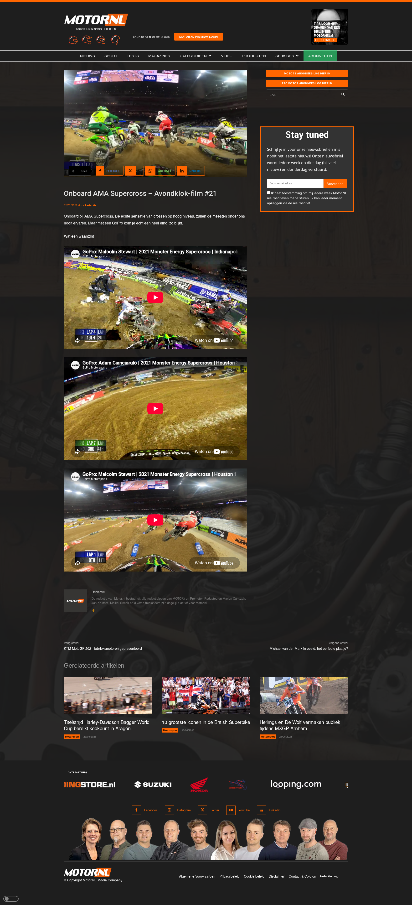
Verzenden (335, 184)
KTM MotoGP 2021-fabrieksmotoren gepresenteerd (103, 648)
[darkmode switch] (11, 899)
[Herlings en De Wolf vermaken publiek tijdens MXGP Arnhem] (304, 695)
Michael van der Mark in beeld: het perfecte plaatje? (309, 648)
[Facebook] (93, 609)
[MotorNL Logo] (88, 872)
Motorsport (72, 736)
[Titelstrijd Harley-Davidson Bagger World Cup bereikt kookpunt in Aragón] (108, 695)
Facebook (151, 810)
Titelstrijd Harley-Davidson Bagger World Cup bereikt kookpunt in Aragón (106, 725)
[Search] (343, 94)
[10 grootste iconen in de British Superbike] (206, 695)
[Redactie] (75, 601)
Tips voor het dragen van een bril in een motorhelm (327, 29)
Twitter (214, 810)
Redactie (91, 205)
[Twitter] (202, 810)
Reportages (325, 40)
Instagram (184, 810)
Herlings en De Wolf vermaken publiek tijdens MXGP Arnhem (300, 725)
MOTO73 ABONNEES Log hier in (307, 73)
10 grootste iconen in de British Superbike (206, 721)
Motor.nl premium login (198, 36)
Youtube (244, 810)
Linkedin (274, 810)
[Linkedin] (261, 810)
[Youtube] (231, 810)
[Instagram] (169, 810)
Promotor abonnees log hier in (307, 83)
